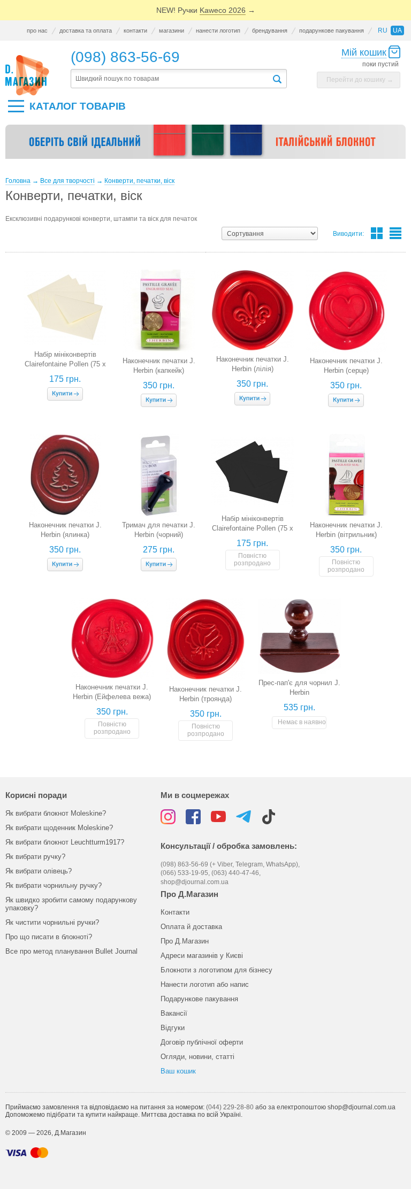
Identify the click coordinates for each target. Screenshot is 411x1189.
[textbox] (171, 79)
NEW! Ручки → (205, 10)
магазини (171, 30)
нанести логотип (218, 30)
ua (397, 30)
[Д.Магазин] (27, 75)
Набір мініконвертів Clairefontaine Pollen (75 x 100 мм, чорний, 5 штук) (252, 528)
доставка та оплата (85, 30)
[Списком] (395, 233)
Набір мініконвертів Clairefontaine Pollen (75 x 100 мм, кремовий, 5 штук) (65, 364)
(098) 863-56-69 (125, 57)
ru (382, 30)
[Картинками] (377, 233)
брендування (269, 30)
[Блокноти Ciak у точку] (205, 146)
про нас (37, 30)
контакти (135, 30)
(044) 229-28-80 (230, 1107)
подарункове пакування (331, 30)
